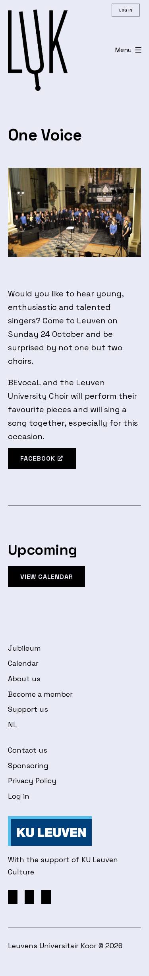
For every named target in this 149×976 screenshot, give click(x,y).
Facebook (37, 458)
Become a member (40, 694)
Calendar (23, 663)
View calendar (46, 577)
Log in (18, 796)
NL (12, 724)
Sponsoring (28, 765)
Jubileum (24, 648)
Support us (28, 709)
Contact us (27, 750)
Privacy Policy (32, 780)
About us (24, 678)
